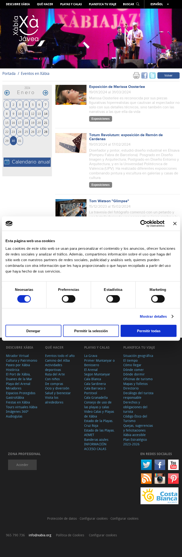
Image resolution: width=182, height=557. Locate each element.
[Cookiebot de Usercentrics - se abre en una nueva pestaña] (143, 223)
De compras (54, 383)
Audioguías (14, 416)
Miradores (13, 388)
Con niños (52, 379)
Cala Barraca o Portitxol (94, 390)
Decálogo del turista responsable (138, 395)
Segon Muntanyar (97, 374)
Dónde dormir (134, 374)
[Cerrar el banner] (175, 223)
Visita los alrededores (54, 399)
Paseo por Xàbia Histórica (18, 367)
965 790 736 (15, 535)
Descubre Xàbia (18, 4)
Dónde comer (133, 369)
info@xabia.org (40, 535)
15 (7, 122)
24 (19, 132)
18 (26, 122)
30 (13, 141)
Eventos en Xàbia (35, 73)
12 (32, 113)
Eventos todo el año (60, 355)
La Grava (90, 355)
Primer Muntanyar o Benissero (99, 362)
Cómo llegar (132, 365)
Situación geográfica (138, 355)
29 (7, 141)
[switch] (68, 299)
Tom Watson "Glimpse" (109, 201)
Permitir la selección (91, 331)
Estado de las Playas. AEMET (99, 432)
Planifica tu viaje (102, 4)
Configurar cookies (94, 518)
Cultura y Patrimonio (21, 360)
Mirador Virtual (17, 355)
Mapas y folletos (135, 383)
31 (19, 141)
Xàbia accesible (134, 434)
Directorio (131, 388)
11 (26, 113)
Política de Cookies (70, 535)
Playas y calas (71, 4)
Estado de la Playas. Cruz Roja (98, 423)
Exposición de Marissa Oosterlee (117, 87)
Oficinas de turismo (138, 379)
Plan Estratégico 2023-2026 (135, 442)
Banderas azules (96, 439)
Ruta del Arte (55, 374)
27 (39, 132)
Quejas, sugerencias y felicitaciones (138, 427)
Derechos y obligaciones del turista (135, 407)
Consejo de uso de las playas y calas (98, 404)
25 (26, 132)
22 (7, 132)
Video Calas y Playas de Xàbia (99, 413)
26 (32, 132)
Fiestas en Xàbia (18, 402)
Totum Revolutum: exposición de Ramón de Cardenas (126, 137)
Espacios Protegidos (20, 393)
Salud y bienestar (58, 393)
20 (39, 122)
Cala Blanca (92, 379)
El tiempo (130, 360)
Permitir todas (148, 331)
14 (45, 113)
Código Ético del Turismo (135, 418)
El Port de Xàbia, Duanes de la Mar (19, 376)
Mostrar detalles (153, 316)
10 (19, 113)
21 (45, 122)
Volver (168, 75)
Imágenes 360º (17, 411)
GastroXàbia (15, 397)
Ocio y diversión (57, 388)
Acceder (22, 464)
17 (19, 122)
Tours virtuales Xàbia (21, 407)
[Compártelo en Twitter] (152, 75)
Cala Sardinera (95, 383)
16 (13, 122)
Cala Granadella (96, 397)
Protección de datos (62, 518)
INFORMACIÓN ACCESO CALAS (95, 446)
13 (39, 113)
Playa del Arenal (18, 383)
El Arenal (91, 369)
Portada (9, 73)
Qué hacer (45, 4)
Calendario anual (31, 162)
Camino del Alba (57, 360)
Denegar (33, 331)
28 (45, 132)
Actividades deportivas (53, 367)
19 (32, 122)
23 (13, 132)
